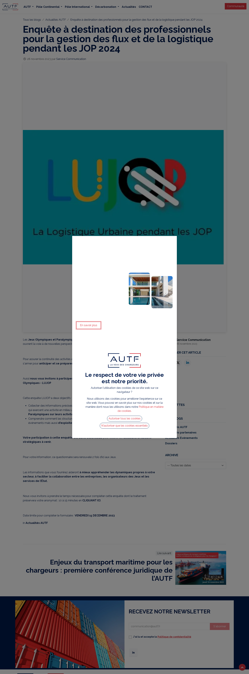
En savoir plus (88, 325)
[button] (124, 418)
